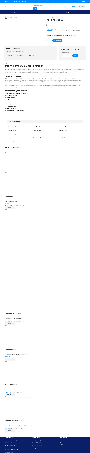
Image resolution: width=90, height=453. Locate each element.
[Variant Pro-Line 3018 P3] (18, 258)
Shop (52, 17)
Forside (47, 17)
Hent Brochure (21, 55)
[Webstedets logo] (8, 6)
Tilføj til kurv (57, 40)
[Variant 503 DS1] (18, 370)
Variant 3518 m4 (11, 196)
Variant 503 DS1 (11, 385)
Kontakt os (11, 55)
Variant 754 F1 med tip (13, 421)
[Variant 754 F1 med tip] (18, 406)
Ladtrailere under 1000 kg (16, 354)
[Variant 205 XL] (18, 334)
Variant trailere (61, 17)
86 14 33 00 (9, 442)
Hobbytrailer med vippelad (10, 425)
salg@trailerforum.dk (13, 445)
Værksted (62, 444)
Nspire (12, 452)
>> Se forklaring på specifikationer (14, 141)
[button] (10, 207)
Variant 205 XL (10, 349)
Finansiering (32, 55)
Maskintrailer (26, 69)
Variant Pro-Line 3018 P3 (14, 313)
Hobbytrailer (7, 354)
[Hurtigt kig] (7, 193)
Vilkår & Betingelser (64, 447)
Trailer (55, 17)
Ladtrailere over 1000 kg (10, 318)
